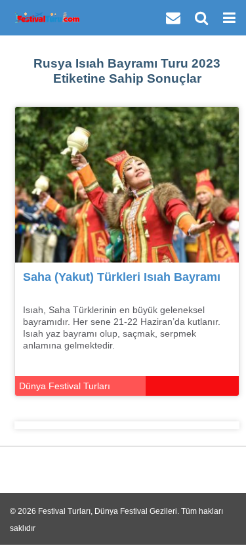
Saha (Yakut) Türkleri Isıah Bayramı (121, 277)
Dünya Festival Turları (64, 386)
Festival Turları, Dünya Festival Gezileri (107, 511)
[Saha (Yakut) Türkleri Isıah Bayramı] (127, 184)
